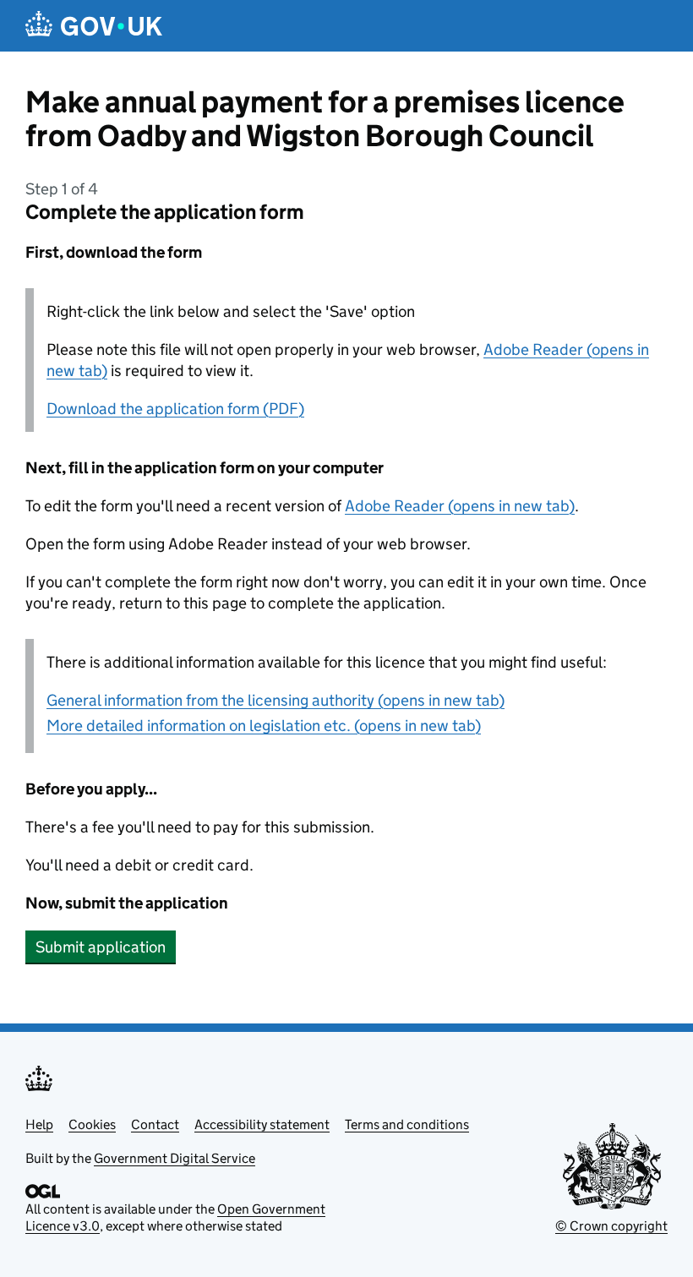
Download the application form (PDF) (175, 408)
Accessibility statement (262, 1124)
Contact (155, 1124)
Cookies (92, 1124)
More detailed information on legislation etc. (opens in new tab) (263, 725)
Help (39, 1124)
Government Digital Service (174, 1158)
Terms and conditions (407, 1124)
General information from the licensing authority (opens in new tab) (275, 700)
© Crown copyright (611, 1226)
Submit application (100, 947)
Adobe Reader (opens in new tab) (460, 506)
